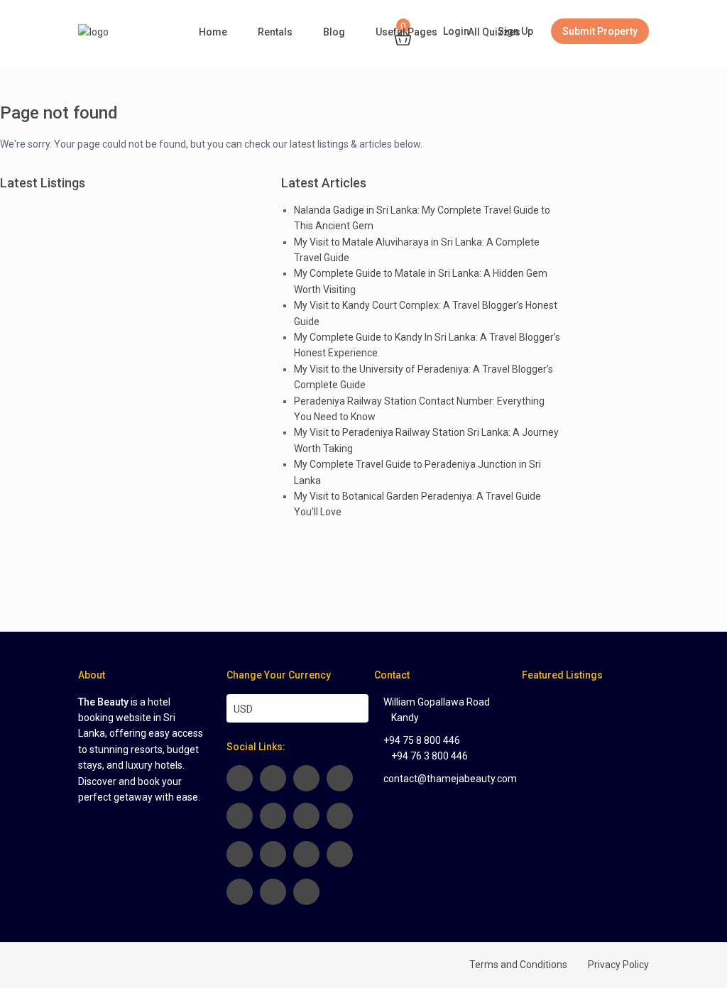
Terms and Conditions (518, 964)
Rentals (275, 32)
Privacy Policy (618, 964)
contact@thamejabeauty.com (450, 778)
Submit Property (600, 31)
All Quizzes (494, 32)
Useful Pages (406, 32)
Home (213, 32)
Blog (334, 32)
